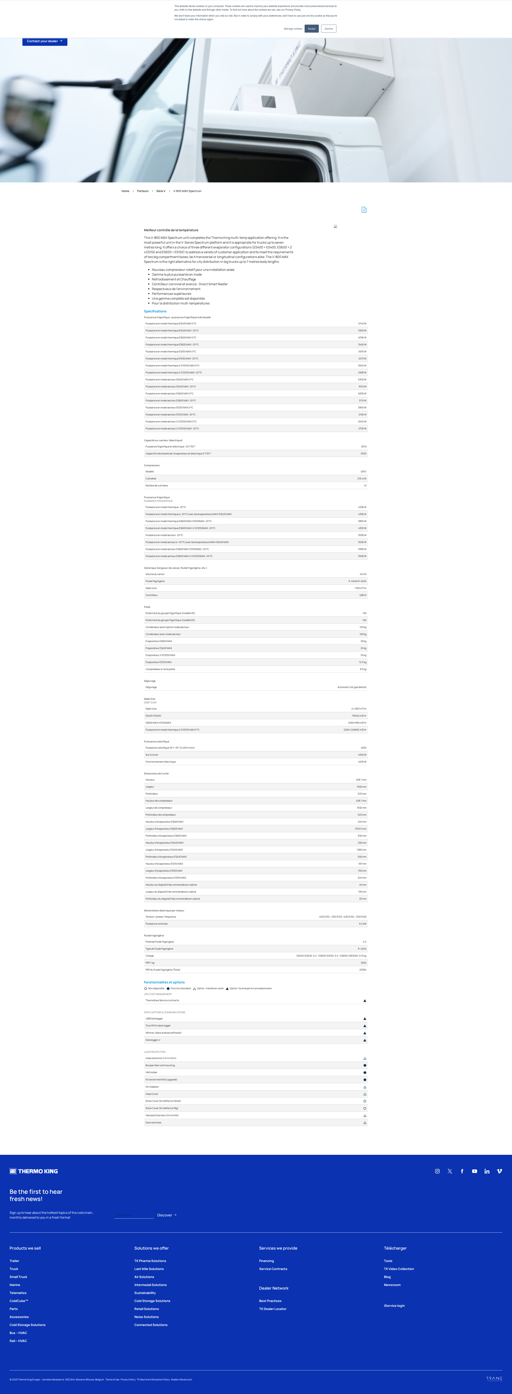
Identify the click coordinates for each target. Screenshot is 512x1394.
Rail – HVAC (18, 1340)
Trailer (14, 1260)
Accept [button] (311, 28)
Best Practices (270, 1300)
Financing (266, 1260)
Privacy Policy (128, 1379)
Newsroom (392, 1284)
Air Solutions (144, 1276)
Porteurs (142, 191)
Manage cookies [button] (293, 28)
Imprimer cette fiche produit (364, 210)
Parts (14, 1308)
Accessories (19, 1316)
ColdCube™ (19, 1300)
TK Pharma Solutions (150, 1260)
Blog (387, 1276)
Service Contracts (273, 1268)
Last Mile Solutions (149, 1268)
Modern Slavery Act (181, 1379)
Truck (14, 1268)
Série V (160, 191)
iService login (394, 1305)
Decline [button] (329, 28)
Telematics (18, 1292)
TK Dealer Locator (272, 1308)
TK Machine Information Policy (153, 1379)
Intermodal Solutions (150, 1284)
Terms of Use (112, 1379)
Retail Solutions (146, 1308)
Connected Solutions (151, 1324)
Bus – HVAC (18, 1332)
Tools (388, 1260)
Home (125, 191)
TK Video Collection (399, 1268)
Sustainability (145, 1292)
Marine (15, 1284)
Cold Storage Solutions (28, 1324)
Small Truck (18, 1276)
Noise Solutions (146, 1316)
